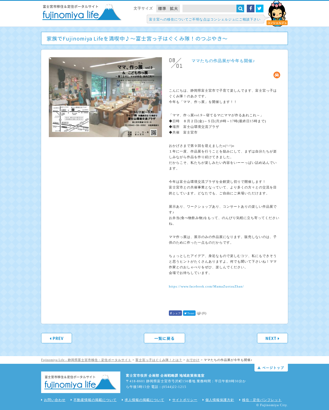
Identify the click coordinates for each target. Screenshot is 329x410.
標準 (162, 8)
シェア (176, 313)
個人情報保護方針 (219, 400)
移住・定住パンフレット (262, 400)
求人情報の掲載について (144, 400)
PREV (58, 338)
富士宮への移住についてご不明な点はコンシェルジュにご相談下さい (205, 19)
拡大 (174, 8)
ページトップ (271, 367)
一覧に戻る (164, 338)
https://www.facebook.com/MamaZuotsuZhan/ (206, 286)
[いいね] (199, 313)
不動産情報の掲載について (95, 400)
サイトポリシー (184, 400)
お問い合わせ (55, 400)
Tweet (191, 313)
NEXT (271, 338)
